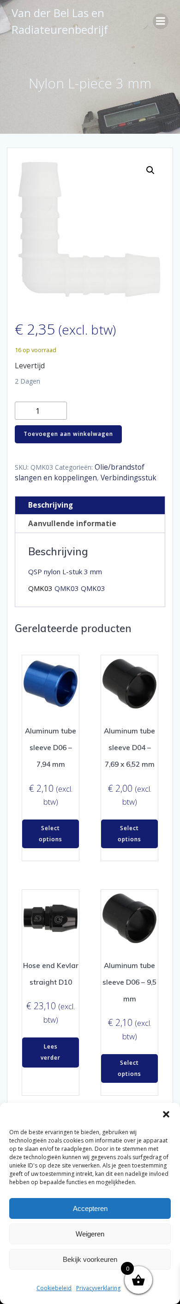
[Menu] (160, 21)
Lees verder (50, 1052)
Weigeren (90, 1234)
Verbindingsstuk (128, 478)
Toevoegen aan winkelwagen (68, 434)
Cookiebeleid (54, 1288)
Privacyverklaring (98, 1288)
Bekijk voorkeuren (90, 1259)
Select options (50, 833)
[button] (166, 1114)
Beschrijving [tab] (50, 505)
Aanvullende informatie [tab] (72, 523)
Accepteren (90, 1208)
